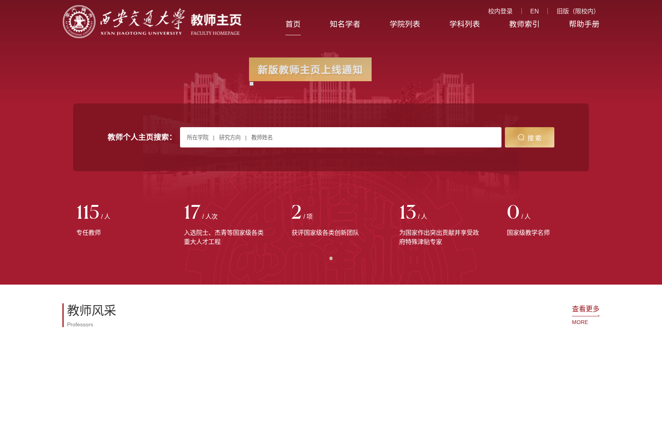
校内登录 (500, 11)
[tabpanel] (116, 220)
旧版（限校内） (578, 11)
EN (534, 11)
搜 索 (534, 137)
